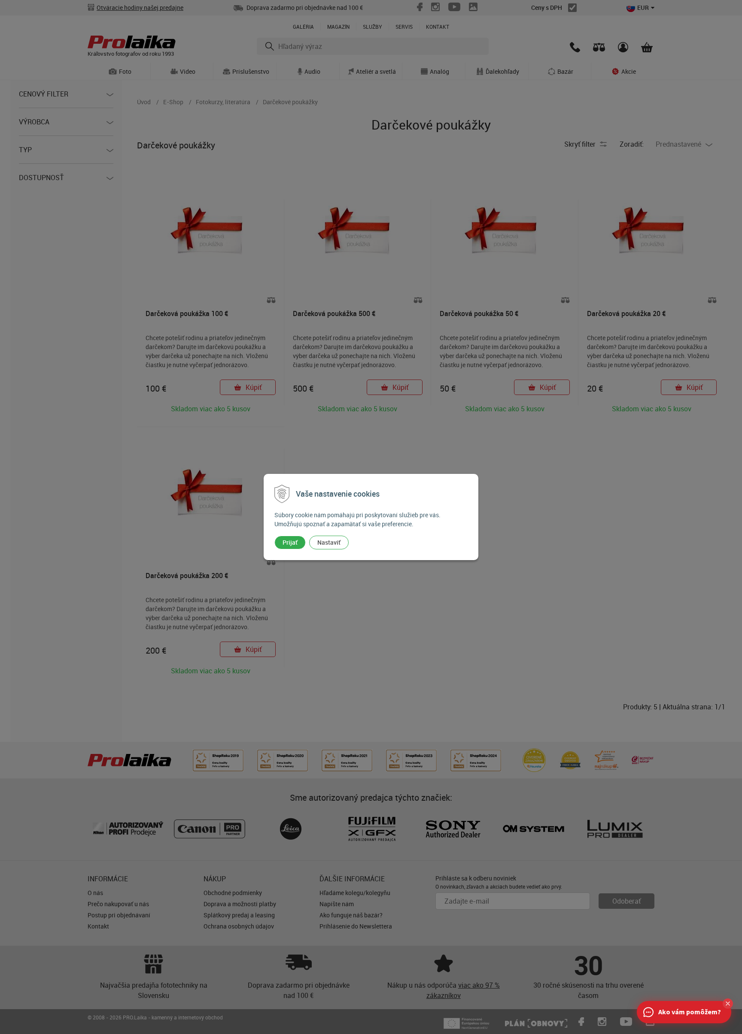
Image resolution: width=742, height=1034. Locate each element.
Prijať (290, 542)
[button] (728, 1003)
